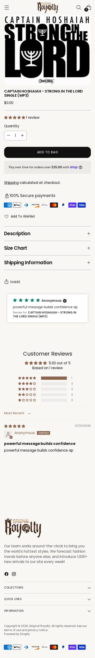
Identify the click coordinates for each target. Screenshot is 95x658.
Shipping (11, 182)
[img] (14, 426)
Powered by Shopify (17, 634)
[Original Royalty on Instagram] (14, 575)
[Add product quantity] (22, 135)
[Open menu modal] (6, 7)
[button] (15, 117)
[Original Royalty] (47, 7)
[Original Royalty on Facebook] (7, 575)
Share (15, 282)
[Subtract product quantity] (8, 135)
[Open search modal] (78, 7)
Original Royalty (39, 626)
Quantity (11, 126)
